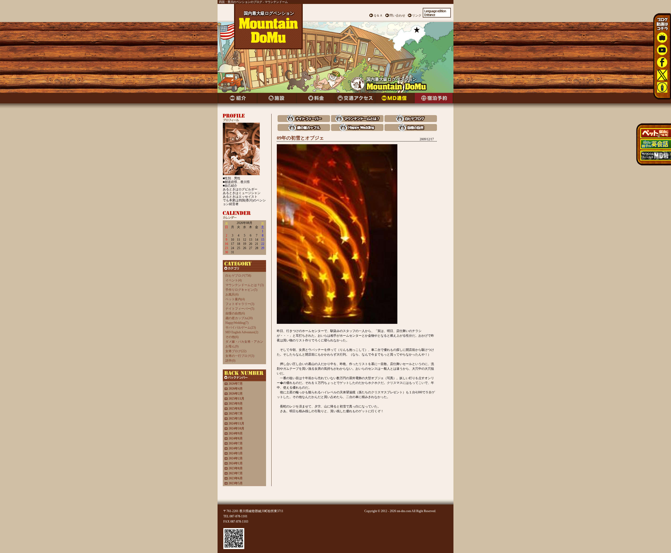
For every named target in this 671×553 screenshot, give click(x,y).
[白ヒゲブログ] (411, 121)
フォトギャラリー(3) (239, 304)
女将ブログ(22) (235, 351)
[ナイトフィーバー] (304, 121)
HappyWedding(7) (236, 323)
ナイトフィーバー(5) (239, 308)
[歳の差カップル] (304, 130)
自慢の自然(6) (235, 313)
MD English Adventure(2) (241, 332)
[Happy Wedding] (357, 130)
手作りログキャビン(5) (241, 290)
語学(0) (230, 360)
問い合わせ (397, 15)
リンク (416, 15)
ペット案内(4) (235, 299)
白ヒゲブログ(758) (238, 275)
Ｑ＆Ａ (378, 15)
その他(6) (232, 337)
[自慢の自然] (411, 130)
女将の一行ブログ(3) (239, 356)
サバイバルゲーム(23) (240, 327)
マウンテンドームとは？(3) (244, 285)
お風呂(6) (232, 294)
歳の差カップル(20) (239, 318)
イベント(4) (233, 280)
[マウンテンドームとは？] (357, 121)
